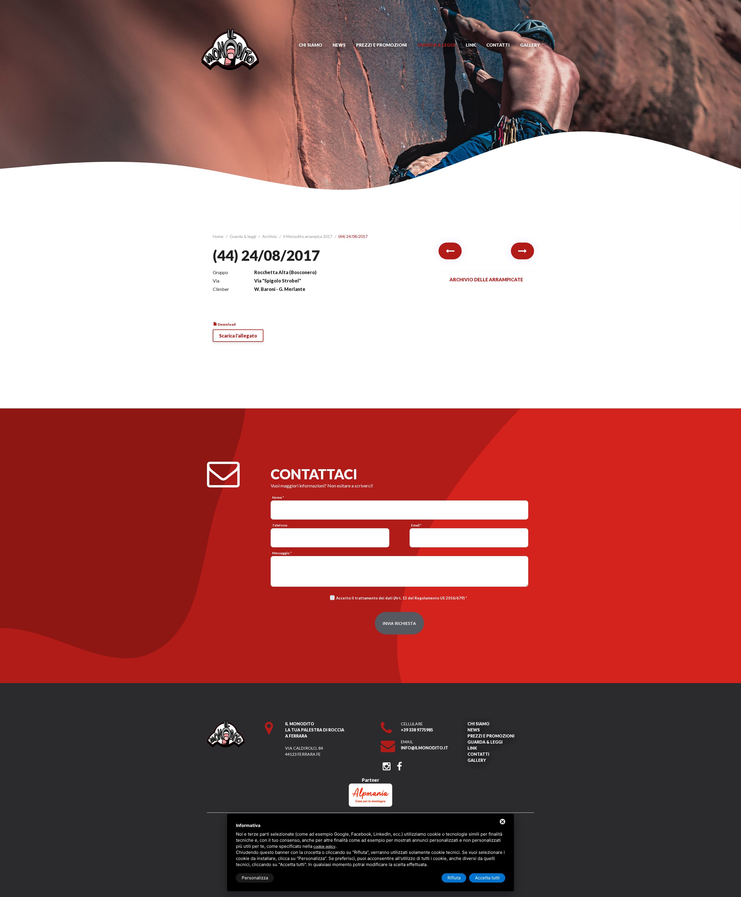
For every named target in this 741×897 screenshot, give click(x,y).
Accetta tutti (487, 878)
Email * (416, 525)
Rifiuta (454, 878)
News (339, 44)
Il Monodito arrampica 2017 (308, 236)
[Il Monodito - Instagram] (386, 764)
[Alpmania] (370, 786)
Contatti (498, 44)
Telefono (279, 525)
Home (218, 236)
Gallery (530, 44)
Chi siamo (310, 44)
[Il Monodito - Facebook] (399, 764)
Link (471, 44)
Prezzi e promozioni (381, 44)
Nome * (278, 497)
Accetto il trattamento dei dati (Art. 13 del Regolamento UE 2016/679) (400, 598)
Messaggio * (282, 553)
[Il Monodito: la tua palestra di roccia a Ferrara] (230, 31)
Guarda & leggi (436, 44)
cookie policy (324, 846)
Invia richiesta (399, 623)
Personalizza (255, 878)
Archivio (270, 236)
